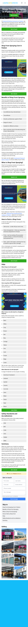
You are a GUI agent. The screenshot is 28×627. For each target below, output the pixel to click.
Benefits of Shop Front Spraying (10, 509)
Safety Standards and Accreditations (12, 518)
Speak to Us (14, 177)
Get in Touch (14, 29)
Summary (5, 520)
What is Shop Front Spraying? (10, 511)
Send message (14, 499)
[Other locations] (21, 3)
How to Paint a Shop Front (9, 513)
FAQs (4, 516)
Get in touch (14, 15)
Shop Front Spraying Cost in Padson (11, 507)
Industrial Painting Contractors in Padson (13, 21)
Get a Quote (14, 94)
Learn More (14, 410)
